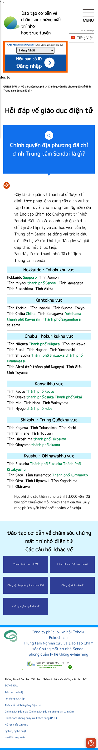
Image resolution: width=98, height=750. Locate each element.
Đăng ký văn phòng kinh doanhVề (25, 585)
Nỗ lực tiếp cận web (16, 725)
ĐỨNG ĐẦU (10, 86)
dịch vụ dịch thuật (15, 731)
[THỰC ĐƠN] (88, 15)
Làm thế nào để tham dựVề (72, 564)
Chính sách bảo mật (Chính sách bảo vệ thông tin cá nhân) (39, 711)
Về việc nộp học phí (32, 86)
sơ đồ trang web (14, 737)
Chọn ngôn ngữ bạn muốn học (21, 44)
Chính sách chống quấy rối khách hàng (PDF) (31, 718)
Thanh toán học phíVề (25, 564)
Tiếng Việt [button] (84, 37)
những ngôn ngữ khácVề (25, 606)
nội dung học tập (14, 698)
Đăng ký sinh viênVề (72, 585)
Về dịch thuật (87, 30)
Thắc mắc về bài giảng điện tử (23, 705)
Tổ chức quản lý (14, 692)
